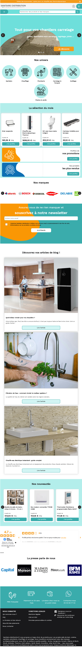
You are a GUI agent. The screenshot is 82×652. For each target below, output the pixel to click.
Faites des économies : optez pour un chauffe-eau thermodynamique (41, 1)
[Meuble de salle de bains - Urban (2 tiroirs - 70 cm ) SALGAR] (15, 497)
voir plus (63, 537)
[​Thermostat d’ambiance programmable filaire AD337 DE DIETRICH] (68, 497)
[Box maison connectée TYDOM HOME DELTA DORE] (41, 497)
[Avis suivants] (80, 537)
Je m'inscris (41, 230)
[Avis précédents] (19, 537)
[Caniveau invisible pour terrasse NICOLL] (71, 121)
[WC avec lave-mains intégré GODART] (51, 121)
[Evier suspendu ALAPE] (10, 121)
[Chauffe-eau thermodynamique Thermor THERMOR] (31, 121)
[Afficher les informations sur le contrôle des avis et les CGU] (15, 542)
